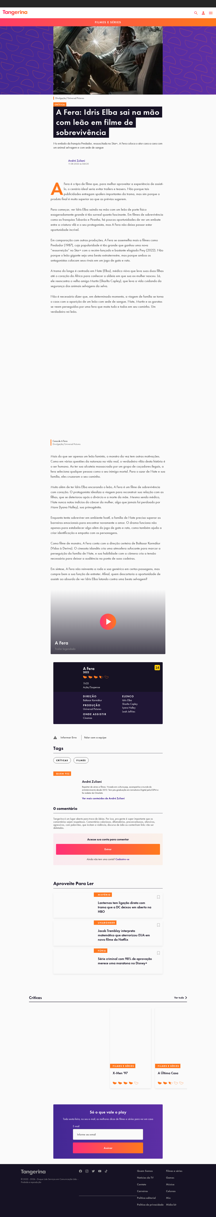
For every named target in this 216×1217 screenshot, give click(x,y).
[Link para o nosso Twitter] (93, 1171)
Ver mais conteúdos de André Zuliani (103, 798)
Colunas (171, 1191)
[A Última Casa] (175, 1037)
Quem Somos (145, 1171)
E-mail (76, 1126)
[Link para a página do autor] (60, 162)
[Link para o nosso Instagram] (86, 1171)
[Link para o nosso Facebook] (80, 1171)
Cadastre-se (122, 859)
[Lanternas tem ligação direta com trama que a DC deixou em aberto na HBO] (73, 905)
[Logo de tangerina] (15, 13)
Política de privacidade (150, 1204)
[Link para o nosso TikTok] (106, 1171)
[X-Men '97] (130, 1037)
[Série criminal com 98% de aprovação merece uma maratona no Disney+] (73, 961)
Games (170, 1177)
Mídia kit (171, 1204)
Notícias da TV (145, 1177)
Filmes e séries (174, 1171)
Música (170, 1184)
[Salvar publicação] (158, 897)
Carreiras (142, 1191)
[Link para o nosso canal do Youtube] (99, 1171)
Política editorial (146, 1198)
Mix (168, 1198)
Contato (141, 1184)
